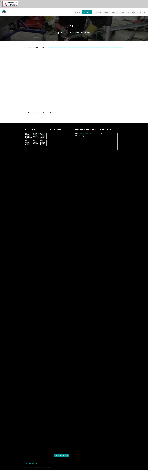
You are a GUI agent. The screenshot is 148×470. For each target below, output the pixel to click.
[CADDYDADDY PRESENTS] (1, 1)
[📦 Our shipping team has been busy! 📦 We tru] (61, 293)
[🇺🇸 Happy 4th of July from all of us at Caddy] (53, 293)
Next (55, 113)
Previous (30, 113)
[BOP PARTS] (10, 4)
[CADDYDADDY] (19, 1)
